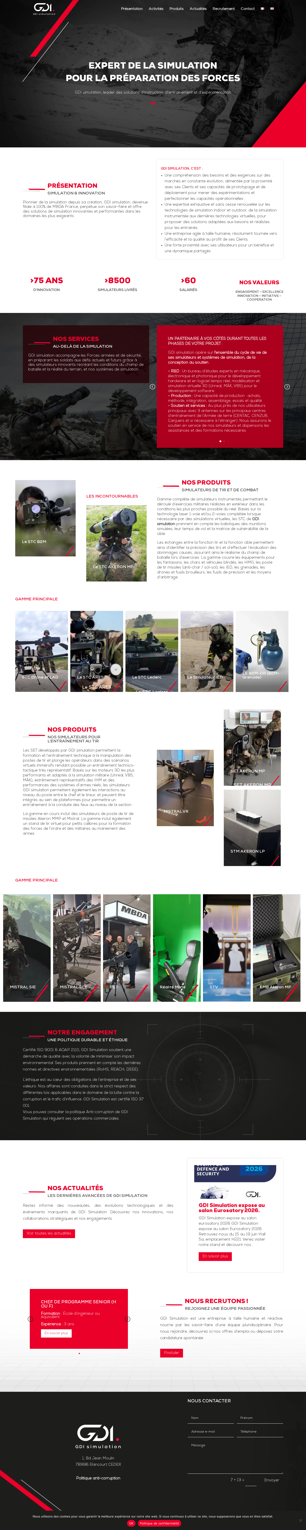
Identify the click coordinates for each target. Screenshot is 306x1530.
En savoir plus (215, 1256)
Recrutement (224, 9)
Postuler (171, 1353)
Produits (177, 9)
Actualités (198, 9)
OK (131, 1523)
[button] (287, 386)
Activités (156, 9)
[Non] (300, 1520)
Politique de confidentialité (159, 1523)
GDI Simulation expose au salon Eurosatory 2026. (232, 1208)
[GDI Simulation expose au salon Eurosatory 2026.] (235, 1182)
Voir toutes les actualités (49, 1233)
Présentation (132, 9)
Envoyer (271, 1480)
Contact (248, 9)
